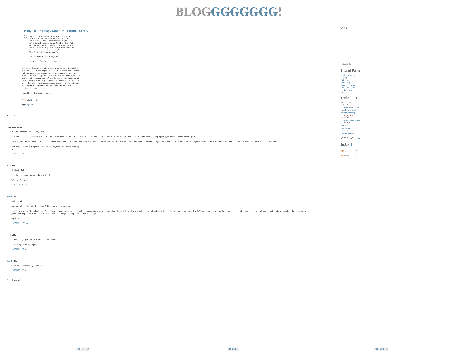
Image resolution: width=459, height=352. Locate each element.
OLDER (82, 348)
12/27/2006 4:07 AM (19, 249)
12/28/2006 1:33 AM (19, 270)
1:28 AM (34, 100)
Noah (9, 165)
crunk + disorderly (349, 109)
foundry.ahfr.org (348, 112)
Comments (347, 155)
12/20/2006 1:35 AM (19, 153)
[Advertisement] (354, 46)
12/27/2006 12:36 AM (19, 223)
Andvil (9, 196)
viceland (344, 125)
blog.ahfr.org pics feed (350, 107)
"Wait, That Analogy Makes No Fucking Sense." (56, 30)
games (30, 104)
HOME (233, 348)
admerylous (346, 102)
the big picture (347, 115)
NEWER (381, 348)
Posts (345, 151)
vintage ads (345, 128)
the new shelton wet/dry (351, 120)
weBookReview (347, 133)
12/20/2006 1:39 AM (19, 184)
